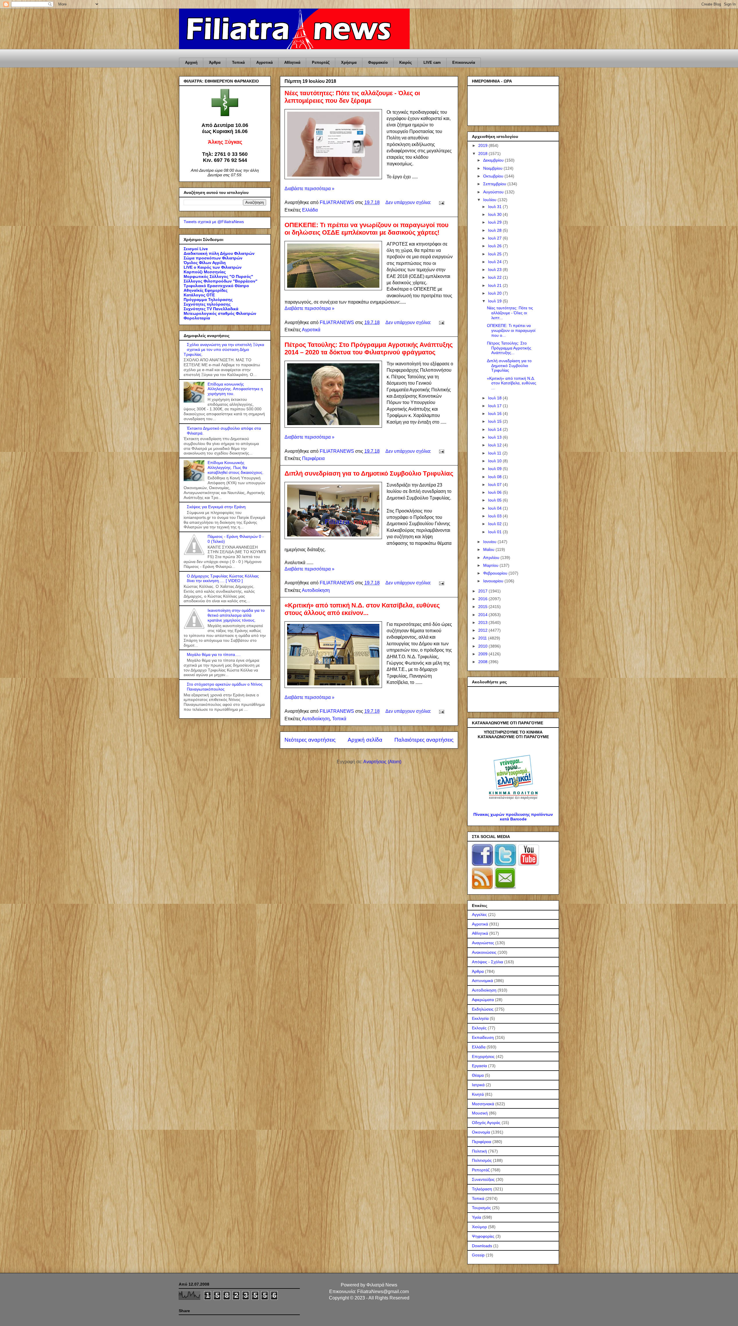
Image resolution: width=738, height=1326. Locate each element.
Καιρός (405, 62)
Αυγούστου (494, 192)
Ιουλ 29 (495, 222)
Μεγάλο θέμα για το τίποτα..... (214, 654)
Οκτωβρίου (493, 176)
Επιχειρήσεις (483, 1056)
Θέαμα (478, 1075)
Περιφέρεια (313, 458)
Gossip (478, 1255)
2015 (483, 606)
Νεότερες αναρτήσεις (310, 740)
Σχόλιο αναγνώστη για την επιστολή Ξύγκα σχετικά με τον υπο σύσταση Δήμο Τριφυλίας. (224, 349)
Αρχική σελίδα (365, 740)
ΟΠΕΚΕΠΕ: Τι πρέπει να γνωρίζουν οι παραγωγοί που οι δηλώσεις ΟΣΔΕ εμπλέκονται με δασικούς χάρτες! (367, 228)
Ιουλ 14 (495, 429)
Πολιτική (479, 1151)
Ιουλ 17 (495, 405)
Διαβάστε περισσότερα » (309, 188)
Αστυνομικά (482, 980)
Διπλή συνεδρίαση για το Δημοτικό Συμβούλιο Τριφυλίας (369, 473)
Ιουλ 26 (495, 246)
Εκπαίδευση (483, 1037)
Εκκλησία (480, 1018)
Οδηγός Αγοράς (486, 1122)
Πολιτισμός (482, 1160)
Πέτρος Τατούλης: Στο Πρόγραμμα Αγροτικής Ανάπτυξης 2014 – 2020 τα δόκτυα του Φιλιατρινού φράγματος (369, 348)
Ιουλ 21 (495, 285)
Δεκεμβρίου (494, 160)
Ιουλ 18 (495, 398)
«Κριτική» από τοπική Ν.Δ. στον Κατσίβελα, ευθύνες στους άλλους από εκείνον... (362, 609)
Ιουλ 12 (495, 445)
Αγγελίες (479, 914)
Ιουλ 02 (495, 523)
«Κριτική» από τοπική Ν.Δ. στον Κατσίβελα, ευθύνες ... (511, 383)
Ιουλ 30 (495, 214)
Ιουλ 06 (495, 492)
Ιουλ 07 (495, 484)
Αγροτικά (264, 62)
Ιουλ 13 (495, 437)
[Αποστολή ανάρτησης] (441, 202)
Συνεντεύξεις (483, 1179)
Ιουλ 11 (495, 453)
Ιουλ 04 (495, 508)
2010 (483, 646)
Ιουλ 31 (495, 206)
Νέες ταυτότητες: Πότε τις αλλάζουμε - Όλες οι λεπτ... (510, 313)
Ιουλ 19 (495, 301)
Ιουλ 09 (495, 468)
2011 (483, 638)
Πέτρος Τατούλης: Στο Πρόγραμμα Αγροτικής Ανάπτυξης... (509, 348)
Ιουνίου (490, 541)
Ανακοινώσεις (484, 952)
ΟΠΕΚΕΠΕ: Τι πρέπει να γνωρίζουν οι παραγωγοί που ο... (511, 330)
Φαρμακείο (378, 62)
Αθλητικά (292, 62)
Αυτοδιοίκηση (316, 590)
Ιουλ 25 (495, 254)
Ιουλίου (490, 199)
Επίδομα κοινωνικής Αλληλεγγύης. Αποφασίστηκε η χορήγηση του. (235, 389)
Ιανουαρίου (493, 581)
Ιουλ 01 (495, 532)
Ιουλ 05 (495, 500)
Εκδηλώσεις (483, 1009)
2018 (483, 153)
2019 (483, 145)
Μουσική (480, 1113)
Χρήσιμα (349, 62)
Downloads (482, 1245)
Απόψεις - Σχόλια (487, 962)
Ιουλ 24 (495, 261)
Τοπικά (238, 62)
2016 (483, 598)
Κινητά (478, 1094)
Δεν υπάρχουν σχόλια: (408, 202)
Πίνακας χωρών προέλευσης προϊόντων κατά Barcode (513, 816)
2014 (483, 614)
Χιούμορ (479, 1226)
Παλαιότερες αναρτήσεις (423, 740)
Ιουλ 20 (495, 293)
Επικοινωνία (463, 62)
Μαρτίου (491, 565)
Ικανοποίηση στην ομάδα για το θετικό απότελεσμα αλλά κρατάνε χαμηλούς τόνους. (236, 615)
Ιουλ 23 (495, 269)
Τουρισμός (481, 1207)
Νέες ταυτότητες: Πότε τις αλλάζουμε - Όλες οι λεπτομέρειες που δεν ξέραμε (352, 96)
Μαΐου (489, 549)
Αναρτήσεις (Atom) (382, 761)
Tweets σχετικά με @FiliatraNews (214, 221)
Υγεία (476, 1217)
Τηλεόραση (482, 1189)
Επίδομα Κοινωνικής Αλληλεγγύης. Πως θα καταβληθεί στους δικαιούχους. (235, 467)
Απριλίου (491, 557)
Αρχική (191, 62)
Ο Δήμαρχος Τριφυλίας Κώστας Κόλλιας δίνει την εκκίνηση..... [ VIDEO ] (223, 578)
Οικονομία (481, 1132)
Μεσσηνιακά (483, 1103)
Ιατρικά (478, 1084)
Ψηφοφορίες (483, 1236)
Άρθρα (215, 62)
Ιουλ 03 (495, 516)
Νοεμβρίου (493, 168)
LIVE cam (432, 62)
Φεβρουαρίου (496, 573)
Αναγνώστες (483, 942)
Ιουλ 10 (495, 461)
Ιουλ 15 (495, 421)
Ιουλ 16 (495, 413)
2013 (483, 622)
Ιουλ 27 (495, 238)
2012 (483, 630)
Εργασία (479, 1065)
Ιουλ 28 (495, 230)
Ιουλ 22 (495, 277)
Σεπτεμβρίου (495, 184)
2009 (483, 654)
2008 (483, 661)
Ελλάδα (310, 209)
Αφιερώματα (483, 999)
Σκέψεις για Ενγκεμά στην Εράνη (216, 506)
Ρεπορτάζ (321, 62)
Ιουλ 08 (495, 476)
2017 (483, 591)
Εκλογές (479, 1028)
